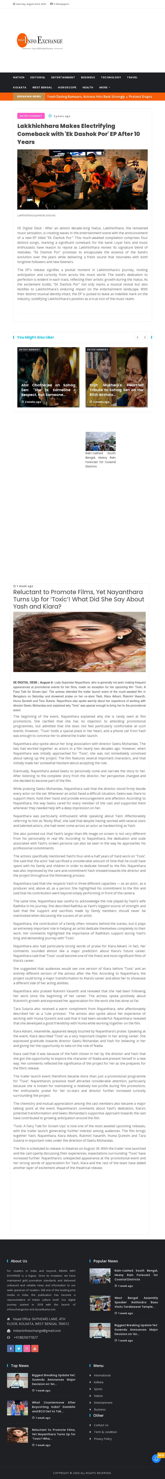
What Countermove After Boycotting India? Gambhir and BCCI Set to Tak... (53, 1406)
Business (88, 77)
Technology (111, 77)
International (102, 1375)
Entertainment (63, 77)
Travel (132, 77)
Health (87, 87)
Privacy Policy (103, 1439)
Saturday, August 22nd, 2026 (31, 3)
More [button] (103, 87)
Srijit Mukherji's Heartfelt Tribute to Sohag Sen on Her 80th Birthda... (117, 390)
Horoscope (67, 87)
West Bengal (42, 87)
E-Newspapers (61, 3)
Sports (98, 1389)
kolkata (19, 87)
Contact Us (101, 1425)
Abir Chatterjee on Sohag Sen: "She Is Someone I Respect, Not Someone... (48, 390)
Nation (18, 77)
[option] (48, 377)
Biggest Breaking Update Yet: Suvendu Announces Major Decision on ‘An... (136, 1329)
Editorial (37, 77)
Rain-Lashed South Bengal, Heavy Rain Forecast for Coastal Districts (101, 459)
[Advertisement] (112, 40)
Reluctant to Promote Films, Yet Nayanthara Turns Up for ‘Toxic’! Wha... (53, 1434)
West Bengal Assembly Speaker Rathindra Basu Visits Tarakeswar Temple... (136, 1302)
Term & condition (105, 1432)
